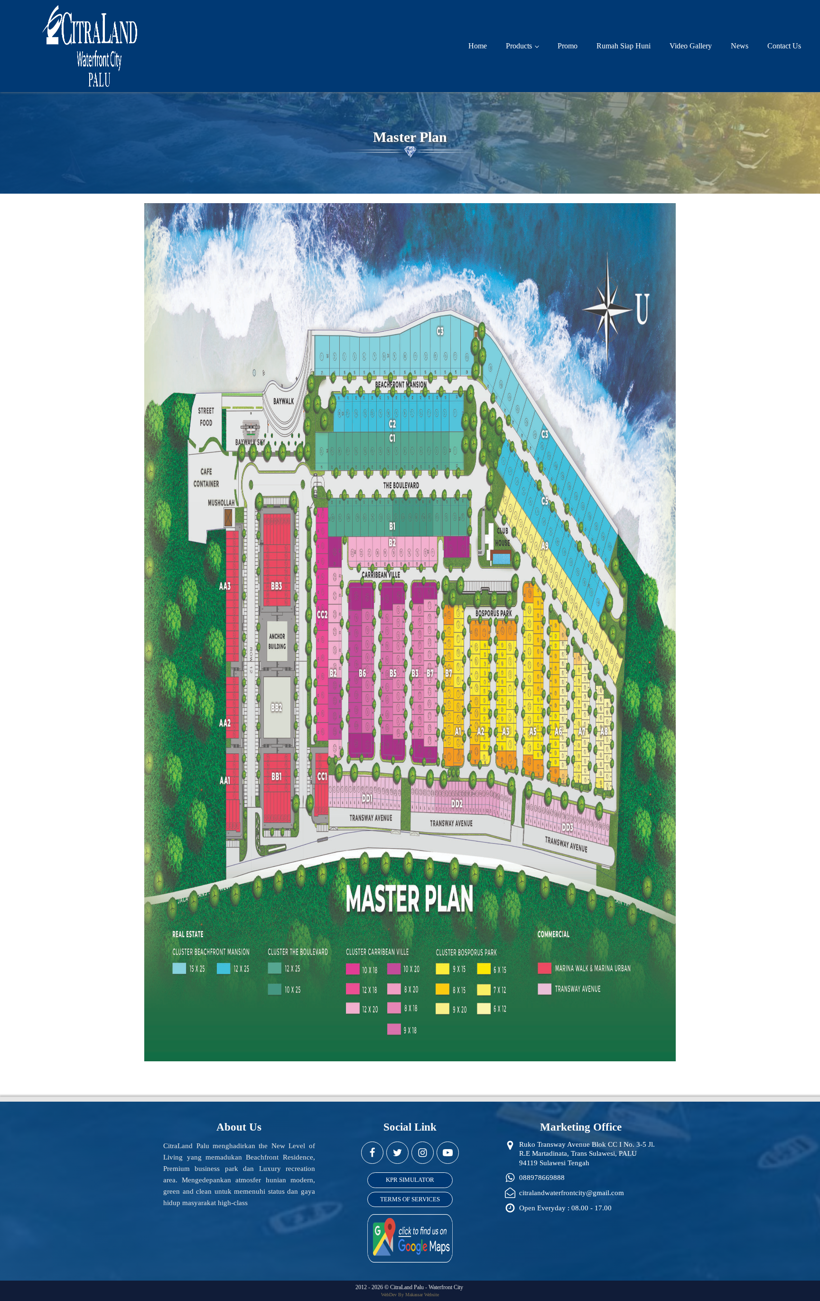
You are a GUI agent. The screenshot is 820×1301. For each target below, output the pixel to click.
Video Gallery (691, 46)
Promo (568, 46)
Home (477, 46)
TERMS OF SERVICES (410, 1199)
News (739, 46)
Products (519, 46)
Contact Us (784, 46)
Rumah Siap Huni (623, 46)
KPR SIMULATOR (410, 1179)
